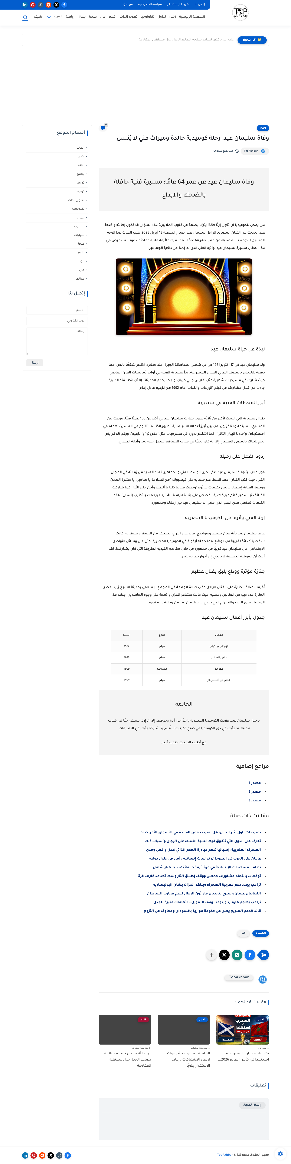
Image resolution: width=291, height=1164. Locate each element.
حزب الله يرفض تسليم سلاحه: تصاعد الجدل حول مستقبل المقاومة (186, 40)
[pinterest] (33, 5)
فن (82, 261)
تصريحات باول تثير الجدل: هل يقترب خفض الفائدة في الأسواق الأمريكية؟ (201, 833)
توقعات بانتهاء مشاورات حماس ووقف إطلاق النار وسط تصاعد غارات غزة (199, 876)
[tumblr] (40, 5)
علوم (81, 252)
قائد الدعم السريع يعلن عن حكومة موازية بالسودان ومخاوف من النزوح (202, 911)
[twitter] (56, 5)
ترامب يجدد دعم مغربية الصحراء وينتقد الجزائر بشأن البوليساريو (207, 885)
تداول (161, 17)
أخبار (172, 17)
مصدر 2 (255, 792)
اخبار (263, 128)
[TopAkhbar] (240, 12)
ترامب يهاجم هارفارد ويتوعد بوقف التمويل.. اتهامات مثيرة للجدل (207, 902)
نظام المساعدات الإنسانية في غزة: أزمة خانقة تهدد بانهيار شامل (207, 868)
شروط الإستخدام (178, 4)
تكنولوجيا (147, 17)
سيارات (79, 235)
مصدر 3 (254, 801)
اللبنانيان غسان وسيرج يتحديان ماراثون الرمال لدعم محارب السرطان (204, 894)
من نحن (128, 4)
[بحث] (25, 17)
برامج (80, 174)
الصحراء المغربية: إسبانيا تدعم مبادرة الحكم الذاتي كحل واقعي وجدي (203, 850)
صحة (93, 17)
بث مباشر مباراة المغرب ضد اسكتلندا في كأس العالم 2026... (243, 1057)
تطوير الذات (128, 17)
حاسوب (79, 226)
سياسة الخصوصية (150, 4)
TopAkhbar (251, 151)
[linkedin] (25, 5)
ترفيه (81, 191)
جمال (82, 17)
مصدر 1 (255, 783)
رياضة (70, 17)
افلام (113, 17)
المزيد (57, 17)
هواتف (80, 278)
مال (103, 17)
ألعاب (80, 147)
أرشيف (39, 17)
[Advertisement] (145, 86)
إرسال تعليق (252, 1105)
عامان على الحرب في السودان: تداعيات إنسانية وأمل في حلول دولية (205, 859)
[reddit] (48, 5)
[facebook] (64, 5)
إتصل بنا (200, 4)
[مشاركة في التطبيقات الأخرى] (211, 955)
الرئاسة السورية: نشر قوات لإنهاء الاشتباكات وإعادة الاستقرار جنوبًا (188, 1060)
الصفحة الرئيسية (192, 17)
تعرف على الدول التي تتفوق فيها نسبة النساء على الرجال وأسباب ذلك (203, 841)
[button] (250, 955)
